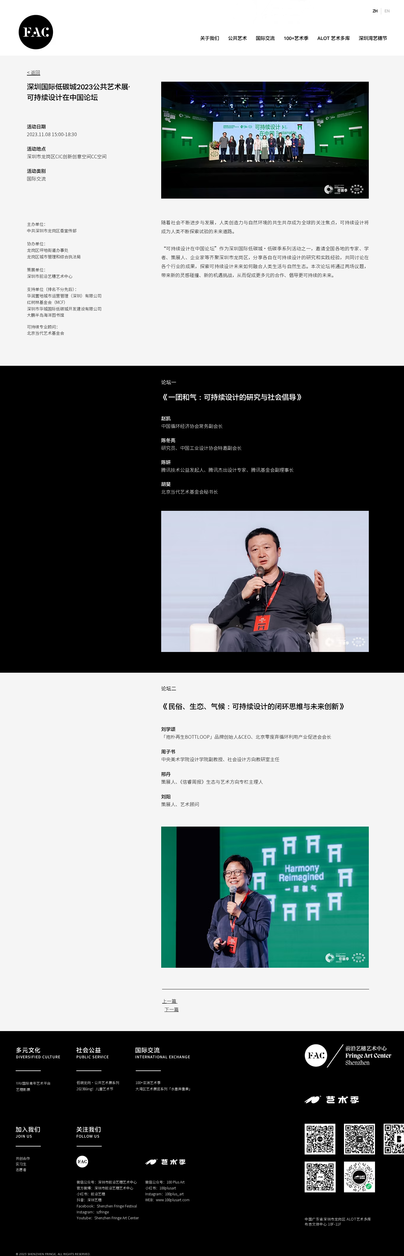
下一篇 (171, 1009)
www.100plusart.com (173, 1199)
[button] (265, 581)
